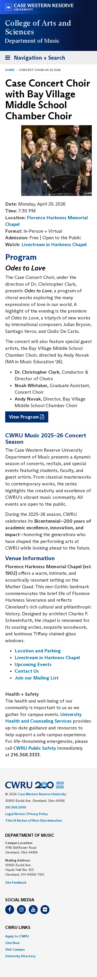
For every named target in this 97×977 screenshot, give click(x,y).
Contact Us (27, 671)
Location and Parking (38, 651)
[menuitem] (48, 936)
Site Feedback (15, 882)
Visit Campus (15, 949)
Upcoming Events (33, 664)
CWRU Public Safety (34, 748)
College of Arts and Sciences (38, 27)
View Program (24, 417)
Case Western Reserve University (42, 794)
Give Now (12, 943)
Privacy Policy (37, 814)
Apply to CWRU (17, 936)
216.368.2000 (15, 807)
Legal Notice (15, 814)
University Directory (20, 956)
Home (10, 70)
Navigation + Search (33, 59)
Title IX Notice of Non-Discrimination (33, 820)
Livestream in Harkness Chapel (54, 244)
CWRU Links (17, 927)
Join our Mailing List (37, 678)
